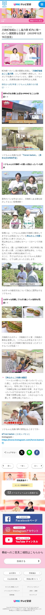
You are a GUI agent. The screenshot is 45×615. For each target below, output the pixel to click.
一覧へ (22, 466)
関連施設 (32, 573)
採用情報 (11, 595)
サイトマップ (33, 595)
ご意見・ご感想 (33, 591)
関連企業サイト (32, 579)
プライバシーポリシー (33, 587)
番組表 (4, 7)
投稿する (21, 561)
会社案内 (12, 573)
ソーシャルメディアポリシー (12, 591)
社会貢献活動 (12, 579)
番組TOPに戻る (36, 21)
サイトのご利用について (11, 587)
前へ (9, 466)
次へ (36, 466)
